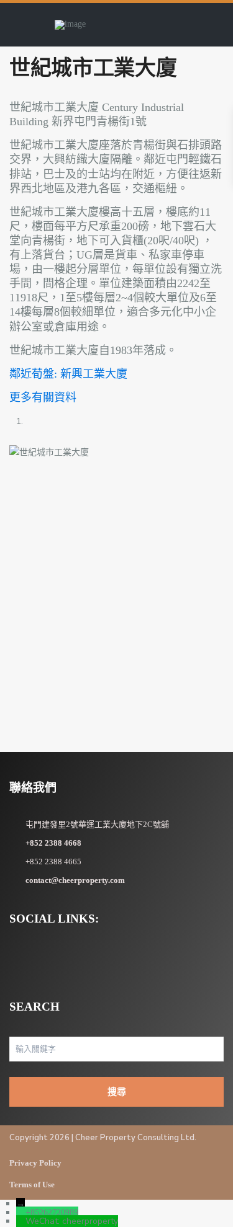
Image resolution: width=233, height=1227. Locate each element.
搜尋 (116, 1092)
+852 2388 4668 (53, 843)
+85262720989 (51, 1212)
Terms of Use (32, 1184)
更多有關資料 (42, 397)
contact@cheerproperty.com (75, 880)
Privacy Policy (35, 1162)
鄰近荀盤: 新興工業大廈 (68, 374)
